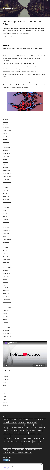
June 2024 (5, 162)
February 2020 (6, 293)
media (15, 433)
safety (40, 441)
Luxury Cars (22, 430)
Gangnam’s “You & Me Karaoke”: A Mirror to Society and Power (18, 63)
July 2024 (5, 159)
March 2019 (6, 325)
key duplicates (29, 427)
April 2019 (5, 322)
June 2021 (5, 247)
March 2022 (6, 222)
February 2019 (6, 327)
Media (4, 385)
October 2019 (6, 305)
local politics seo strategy (10, 430)
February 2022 (6, 225)
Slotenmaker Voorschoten (30, 444)
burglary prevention (40, 419)
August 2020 (6, 276)
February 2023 (6, 196)
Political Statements (26, 441)
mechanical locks (8, 433)
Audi (20, 419)
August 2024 (6, 156)
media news (32, 433)
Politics (11, 36)
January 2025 (6, 144)
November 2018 (7, 336)
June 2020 (5, 282)
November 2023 (7, 176)
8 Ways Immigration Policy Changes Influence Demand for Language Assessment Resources (23, 49)
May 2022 (5, 216)
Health (4, 382)
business (6, 422)
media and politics (23, 433)
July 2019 (5, 313)
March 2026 (6, 124)
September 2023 (7, 182)
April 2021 (5, 253)
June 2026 (5, 119)
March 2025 (6, 142)
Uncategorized (6, 408)
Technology (5, 405)
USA (10, 449)
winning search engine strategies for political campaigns (17, 452)
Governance (6, 379)
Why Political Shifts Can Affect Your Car (13, 79)
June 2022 (5, 213)
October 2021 (6, 236)
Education (5, 376)
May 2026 (5, 122)
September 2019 (7, 307)
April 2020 (5, 287)
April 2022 (5, 219)
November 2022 (7, 205)
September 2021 (7, 239)
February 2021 (6, 259)
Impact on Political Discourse (16, 427)
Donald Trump (21, 422)
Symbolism (6, 446)
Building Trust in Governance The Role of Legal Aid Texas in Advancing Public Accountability (22, 59)
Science (5, 402)
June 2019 (5, 316)
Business (5, 373)
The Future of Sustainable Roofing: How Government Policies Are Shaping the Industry (24, 84)
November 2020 (7, 267)
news (8, 36)
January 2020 (6, 296)
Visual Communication (18, 449)
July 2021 (5, 245)
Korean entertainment (40, 427)
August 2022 (6, 207)
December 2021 (7, 230)
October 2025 (6, 127)
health (5, 427)
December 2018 (7, 333)
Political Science (7, 393)
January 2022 (6, 227)
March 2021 (6, 256)
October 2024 (6, 150)
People (4, 391)
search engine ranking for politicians (13, 444)
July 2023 (5, 185)
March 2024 (6, 167)
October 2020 (6, 270)
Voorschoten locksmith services (33, 449)
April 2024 (5, 165)
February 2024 (6, 170)
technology (13, 446)
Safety (4, 399)
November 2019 (7, 302)
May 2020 (5, 285)
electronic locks (31, 422)
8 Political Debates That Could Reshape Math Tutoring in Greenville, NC (20, 82)
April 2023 (5, 190)
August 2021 (6, 242)
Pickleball (17, 438)
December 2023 (7, 173)
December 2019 (7, 299)
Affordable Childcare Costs (10, 419)
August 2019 (6, 310)
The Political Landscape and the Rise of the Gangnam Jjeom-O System (20, 66)
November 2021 (7, 233)
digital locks (13, 422)
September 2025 (7, 130)
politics (35, 441)
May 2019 (5, 319)
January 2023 (6, 199)
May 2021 (5, 250)
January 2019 (6, 330)
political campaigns (27, 438)
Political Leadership (39, 438)
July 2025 (5, 133)
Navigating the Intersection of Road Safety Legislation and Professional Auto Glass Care (24, 55)
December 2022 (7, 202)
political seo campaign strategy (11, 441)
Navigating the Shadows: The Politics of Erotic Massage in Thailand (19, 71)
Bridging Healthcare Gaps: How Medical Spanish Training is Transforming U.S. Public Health (24, 75)
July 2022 (5, 210)
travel (5, 449)
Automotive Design (28, 419)
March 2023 (6, 193)
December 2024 (7, 147)
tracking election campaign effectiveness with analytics (32, 446)
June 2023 (5, 187)
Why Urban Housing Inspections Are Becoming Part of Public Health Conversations (23, 53)
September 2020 (7, 273)
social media (42, 444)
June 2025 (5, 136)
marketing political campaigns (34, 430)
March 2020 (6, 290)
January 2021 (6, 262)
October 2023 (6, 179)
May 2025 (5, 139)
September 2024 (7, 153)
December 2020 (7, 265)
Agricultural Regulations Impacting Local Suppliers (15, 87)
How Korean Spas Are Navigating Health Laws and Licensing (18, 68)
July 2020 (5, 279)
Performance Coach (8, 438)
